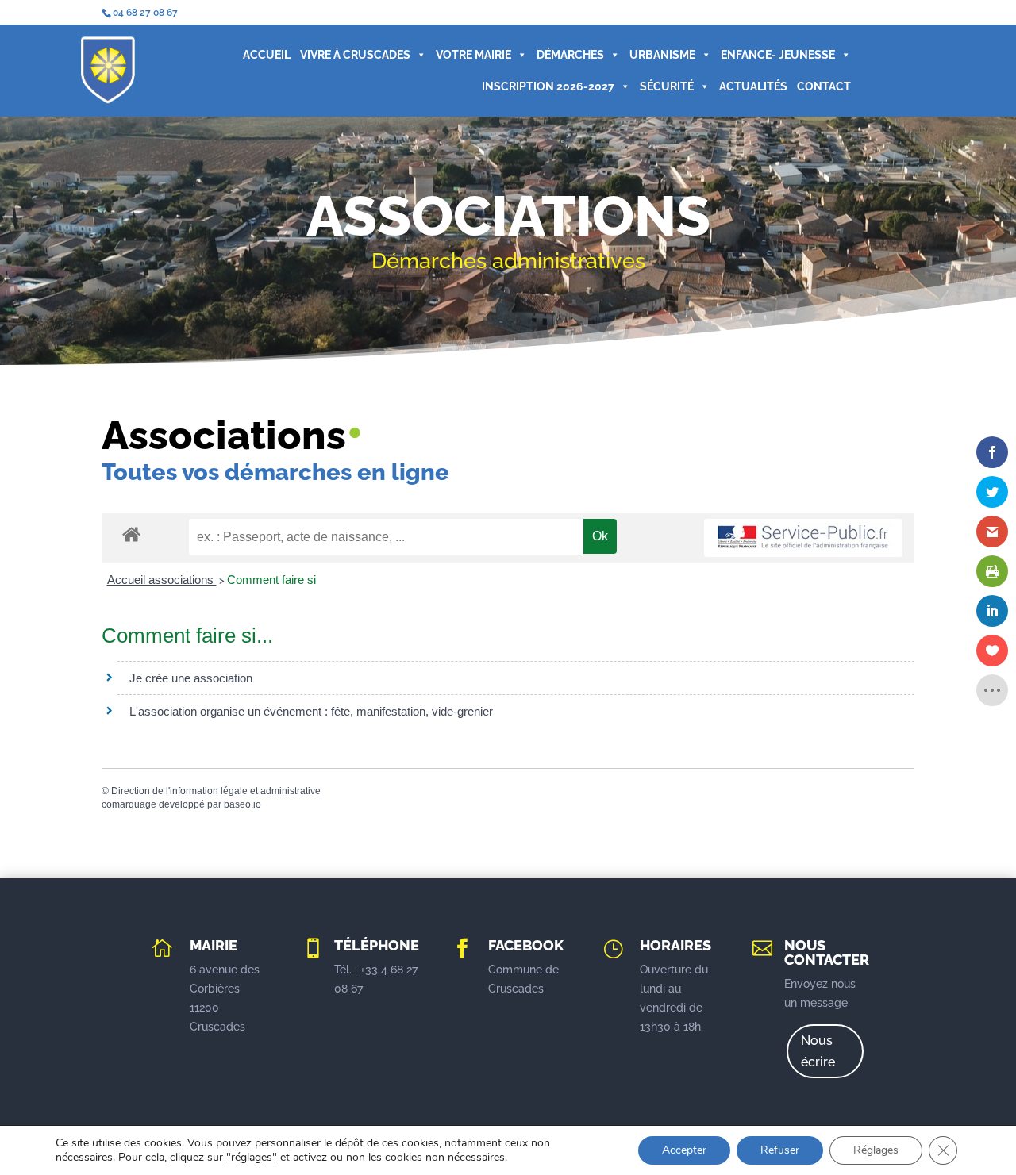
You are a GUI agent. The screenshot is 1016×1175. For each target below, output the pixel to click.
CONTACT (824, 86)
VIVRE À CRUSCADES (355, 54)
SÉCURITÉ (667, 86)
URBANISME (662, 54)
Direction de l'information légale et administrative (216, 791)
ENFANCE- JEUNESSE (778, 54)
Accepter (684, 1150)
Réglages (876, 1150)
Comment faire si (271, 579)
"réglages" (251, 1157)
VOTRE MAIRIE (473, 54)
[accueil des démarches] (131, 533)
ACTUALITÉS (753, 86)
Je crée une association (190, 678)
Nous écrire (818, 1051)
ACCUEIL (267, 54)
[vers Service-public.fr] (803, 538)
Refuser (779, 1150)
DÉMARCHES (570, 54)
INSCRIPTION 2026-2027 (548, 86)
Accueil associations (162, 579)
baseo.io (242, 804)
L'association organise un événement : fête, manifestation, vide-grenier (311, 711)
